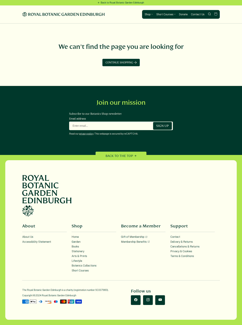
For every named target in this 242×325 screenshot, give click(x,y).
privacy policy (86, 133)
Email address (77, 118)
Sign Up (162, 126)
